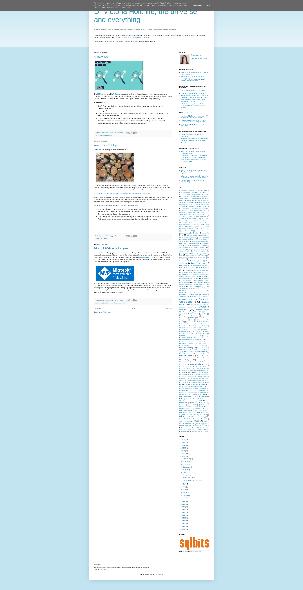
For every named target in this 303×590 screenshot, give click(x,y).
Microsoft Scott (201, 366)
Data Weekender (199, 292)
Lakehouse (191, 345)
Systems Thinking (202, 425)
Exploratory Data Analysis (187, 324)
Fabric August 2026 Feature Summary (193, 76)
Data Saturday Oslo (200, 280)
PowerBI (187, 384)
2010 (183, 526)
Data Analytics (201, 255)
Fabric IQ (206, 326)
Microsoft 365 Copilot (195, 349)
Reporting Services (200, 388)
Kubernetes (182, 345)
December (186, 459)
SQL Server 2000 (184, 407)
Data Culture (183, 265)
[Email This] (127, 133)
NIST (189, 378)
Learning (199, 345)
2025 (183, 442)
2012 (183, 521)
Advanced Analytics (189, 190)
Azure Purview (200, 214)
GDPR (205, 329)
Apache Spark (202, 200)
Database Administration (188, 295)
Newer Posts (99, 309)
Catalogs (101, 193)
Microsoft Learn (184, 362)
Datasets (206, 312)
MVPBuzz (192, 374)
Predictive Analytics (199, 384)
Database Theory (188, 312)
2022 (183, 451)
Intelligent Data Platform (200, 341)
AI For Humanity (185, 192)
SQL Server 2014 (200, 411)
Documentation (183, 318)
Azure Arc (191, 206)
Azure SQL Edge (198, 224)
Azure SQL (182, 216)
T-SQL (186, 427)
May (184, 487)
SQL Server (203, 405)
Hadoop (192, 336)
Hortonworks (186, 337)
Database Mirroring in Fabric (199, 304)
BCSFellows (184, 233)
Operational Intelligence (193, 380)
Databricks (198, 312)
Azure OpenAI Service (185, 214)
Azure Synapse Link (203, 229)
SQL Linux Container (185, 401)
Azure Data (186, 208)
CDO (193, 241)
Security (181, 392)
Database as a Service (198, 297)
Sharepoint (203, 392)
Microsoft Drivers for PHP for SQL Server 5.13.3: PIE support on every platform (194, 121)
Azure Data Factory (197, 208)
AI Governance (198, 192)
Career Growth (203, 239)
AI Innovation (187, 194)
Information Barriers (200, 337)
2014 (183, 515)
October (186, 464)
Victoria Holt (197, 55)
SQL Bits (203, 394)
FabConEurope (183, 326)
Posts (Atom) (107, 312)
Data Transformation (203, 288)
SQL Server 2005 (197, 407)
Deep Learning (193, 314)
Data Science (184, 282)
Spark (188, 394)
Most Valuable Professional (198, 370)
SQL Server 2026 (199, 417)
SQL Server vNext (185, 421)
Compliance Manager (194, 249)
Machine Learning (186, 348)
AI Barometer (101, 56)
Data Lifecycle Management (201, 270)
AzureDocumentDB (187, 231)
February (186, 495)
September (187, 467)
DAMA (194, 253)
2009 (183, 529)
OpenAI (181, 380)
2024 (183, 445)
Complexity (202, 247)
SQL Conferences (202, 397)
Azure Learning (193, 212)
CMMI (180, 245)
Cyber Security (186, 253)
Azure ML (204, 212)
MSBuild (182, 372)
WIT (188, 431)
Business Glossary (204, 237)
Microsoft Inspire (201, 360)
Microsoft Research (185, 366)
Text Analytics (191, 429)
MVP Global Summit (200, 372)
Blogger (160, 575)
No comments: (119, 132)
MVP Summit (183, 374)
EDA (192, 320)
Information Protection (185, 339)
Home (134, 309)
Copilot (187, 251)
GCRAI (198, 329)
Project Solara (183, 386)
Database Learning (119, 303)
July (184, 472)
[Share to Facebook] (134, 133)
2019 (183, 501)
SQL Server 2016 (186, 413)
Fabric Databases (196, 326)
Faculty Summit (185, 327)
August (185, 470)
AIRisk (205, 196)
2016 (183, 510)
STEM (196, 423)
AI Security (197, 194)
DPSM (192, 318)
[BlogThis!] (129, 133)
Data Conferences (108, 303)
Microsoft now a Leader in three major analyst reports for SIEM (193, 100)
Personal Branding (197, 382)
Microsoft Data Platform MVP (141, 37)
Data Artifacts (183, 257)
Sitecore (181, 394)
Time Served (185, 143)
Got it (207, 5)
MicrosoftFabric (193, 368)
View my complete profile (199, 58)
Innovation (198, 340)
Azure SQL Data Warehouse (198, 216)
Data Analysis (190, 255)
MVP (127, 303)
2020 (183, 456)
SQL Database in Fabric (190, 398)
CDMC (187, 241)
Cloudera (204, 243)
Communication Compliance (199, 245)
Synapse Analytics (185, 425)
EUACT (205, 322)
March (185, 492)
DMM (204, 316)
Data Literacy (185, 272)
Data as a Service (196, 257)
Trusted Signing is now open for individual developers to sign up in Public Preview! (194, 96)
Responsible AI (185, 390)
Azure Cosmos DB (203, 206)
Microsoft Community (186, 353)
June (185, 484)
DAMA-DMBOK (203, 253)
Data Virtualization (197, 290)
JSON (204, 343)
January (186, 498)
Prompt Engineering (196, 386)
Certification (200, 241)
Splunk (195, 394)
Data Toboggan (195, 286)
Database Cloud (185, 299)
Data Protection (183, 278)
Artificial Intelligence (106, 135)
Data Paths (190, 276)
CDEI (98, 94)
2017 (183, 507)
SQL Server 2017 (203, 413)
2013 (183, 518)
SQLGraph (188, 423)
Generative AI (184, 332)
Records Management (185, 388)
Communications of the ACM (187, 247)
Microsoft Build (202, 352)
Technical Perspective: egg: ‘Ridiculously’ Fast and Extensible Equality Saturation (194, 139)
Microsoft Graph (202, 358)
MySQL (200, 374)
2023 (183, 448)
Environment (189, 322)
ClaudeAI (191, 243)
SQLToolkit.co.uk (125, 37)
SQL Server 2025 (185, 417)
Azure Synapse (194, 227)
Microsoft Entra (201, 353)
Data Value (185, 290)
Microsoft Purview (194, 364)
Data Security (198, 282)
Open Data (204, 378)
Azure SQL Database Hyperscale (199, 220)
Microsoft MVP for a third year (111, 248)
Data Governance (200, 267)
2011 (183, 523)
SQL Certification (185, 397)
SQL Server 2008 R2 (199, 409)
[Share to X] (131, 133)
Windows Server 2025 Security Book (193, 91)
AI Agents (206, 190)
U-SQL (183, 431)
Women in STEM (201, 431)
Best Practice (194, 233)
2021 (183, 453)
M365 (205, 345)
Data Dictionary (202, 265)
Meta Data (184, 349)
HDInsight (206, 336)
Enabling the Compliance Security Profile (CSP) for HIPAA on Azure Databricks (194, 156)
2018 (183, 504)
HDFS (199, 336)
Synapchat (204, 423)
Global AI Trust (197, 331)
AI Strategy (205, 194)
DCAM (183, 314)
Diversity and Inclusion (188, 316)
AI (100, 135)
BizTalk (181, 237)
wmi (193, 431)
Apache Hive (190, 200)
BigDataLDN (203, 235)
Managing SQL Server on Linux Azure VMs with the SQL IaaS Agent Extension (195, 117)
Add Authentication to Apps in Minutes (193, 93)
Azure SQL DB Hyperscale (189, 222)
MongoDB (184, 370)
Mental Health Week (203, 347)
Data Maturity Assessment (196, 274)
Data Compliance (196, 261)
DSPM (198, 318)
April (184, 489)
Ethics (198, 322)
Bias (203, 233)
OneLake (195, 378)
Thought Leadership (203, 429)
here (121, 205)
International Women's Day (188, 343)
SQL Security (192, 405)
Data (96, 193)
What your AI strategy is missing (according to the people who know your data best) (195, 177)
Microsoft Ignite (185, 360)
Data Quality (194, 278)
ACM (180, 190)
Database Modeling (185, 307)
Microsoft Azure (189, 351)
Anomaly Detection (196, 198)
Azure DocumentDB (196, 210)
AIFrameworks (185, 196)
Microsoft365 (182, 368)
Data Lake (188, 270)
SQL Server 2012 (185, 411)
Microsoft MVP (196, 362)
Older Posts (168, 309)
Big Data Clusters (192, 235)
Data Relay (205, 278)
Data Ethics (183, 268)
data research (187, 280)
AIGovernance (196, 196)
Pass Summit (183, 382)
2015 (183, 512)
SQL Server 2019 (187, 415)
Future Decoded (197, 327)
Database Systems (202, 310)
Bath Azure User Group (202, 231)
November (186, 461)
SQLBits (197, 421)
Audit (192, 204)
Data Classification (195, 259)
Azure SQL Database (188, 219)
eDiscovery (200, 320)
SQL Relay (194, 403)
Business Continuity (190, 237)
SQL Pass (198, 401)
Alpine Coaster (183, 198)
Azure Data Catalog (105, 145)
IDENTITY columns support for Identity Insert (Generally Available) (193, 80)
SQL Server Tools (198, 419)
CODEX (187, 245)
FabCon (203, 324)
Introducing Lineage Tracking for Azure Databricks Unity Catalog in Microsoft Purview (193, 105)
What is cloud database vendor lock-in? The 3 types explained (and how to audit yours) (194, 172)
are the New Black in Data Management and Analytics (122, 193)
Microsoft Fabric (185, 356)
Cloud (197, 243)
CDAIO (181, 241)
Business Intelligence (188, 239)
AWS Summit (199, 204)
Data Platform (201, 276)
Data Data (193, 265)
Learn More (198, 5)
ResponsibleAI (202, 390)
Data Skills (199, 284)
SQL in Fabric (203, 398)
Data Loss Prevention (197, 272)
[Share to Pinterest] (136, 133)
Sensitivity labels (192, 392)
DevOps (204, 314)
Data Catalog (103, 238)
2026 (183, 440)
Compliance (182, 249)
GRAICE (200, 333)
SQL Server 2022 (202, 415)
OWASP (204, 380)
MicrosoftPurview (204, 368)
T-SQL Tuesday (197, 427)
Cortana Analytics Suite (201, 251)
